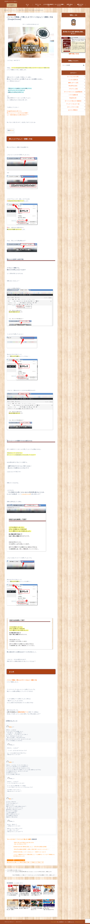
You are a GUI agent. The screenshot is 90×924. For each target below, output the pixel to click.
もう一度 (41, 862)
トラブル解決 (73, 95)
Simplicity (72, 98)
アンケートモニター (72, 104)
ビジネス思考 (73, 79)
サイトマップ (19, 921)
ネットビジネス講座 (59, 5)
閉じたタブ (35, 862)
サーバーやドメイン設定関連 (73, 92)
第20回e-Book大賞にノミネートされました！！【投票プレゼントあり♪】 (30, 851)
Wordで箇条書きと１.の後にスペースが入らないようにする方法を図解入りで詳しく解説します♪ (34, 875)
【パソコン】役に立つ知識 (24, 839)
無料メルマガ (80, 5)
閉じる (11, 130)
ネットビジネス (11, 839)
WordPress (73, 85)
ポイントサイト (72, 107)
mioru (10, 726)
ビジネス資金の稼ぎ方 (48, 5)
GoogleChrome (11, 862)
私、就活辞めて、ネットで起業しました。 (66, 921)
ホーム (27, 5)
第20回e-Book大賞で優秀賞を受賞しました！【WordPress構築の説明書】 (30, 846)
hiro (10, 798)
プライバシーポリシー (9, 921)
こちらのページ (25, 494)
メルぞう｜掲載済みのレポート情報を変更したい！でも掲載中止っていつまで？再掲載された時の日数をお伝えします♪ (34, 855)
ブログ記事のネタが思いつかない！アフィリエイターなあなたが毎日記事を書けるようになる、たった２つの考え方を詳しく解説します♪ (29, 871)
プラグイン (73, 88)
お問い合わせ (70, 5)
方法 (22, 862)
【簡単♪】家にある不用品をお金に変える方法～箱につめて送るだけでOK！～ (24, 843)
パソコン (17, 862)
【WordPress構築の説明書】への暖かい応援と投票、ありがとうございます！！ (31, 849)
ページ (30, 862)
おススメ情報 (72, 110)
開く (26, 862)
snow (10, 762)
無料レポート (73, 82)
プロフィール (38, 5)
